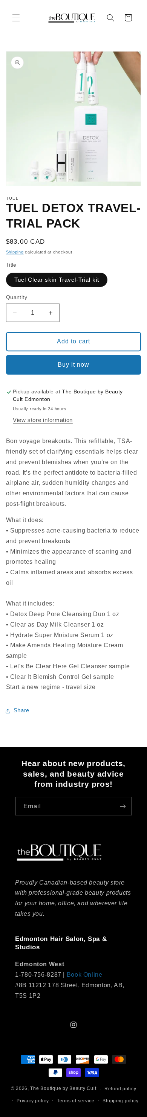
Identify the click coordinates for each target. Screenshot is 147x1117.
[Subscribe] (123, 806)
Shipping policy (120, 1101)
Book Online (85, 974)
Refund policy (120, 1089)
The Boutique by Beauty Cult (63, 1089)
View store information (43, 420)
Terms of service (76, 1101)
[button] (15, 17)
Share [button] (21, 710)
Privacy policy (33, 1101)
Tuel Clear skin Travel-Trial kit (57, 280)
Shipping (15, 252)
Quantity (16, 297)
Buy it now (74, 364)
